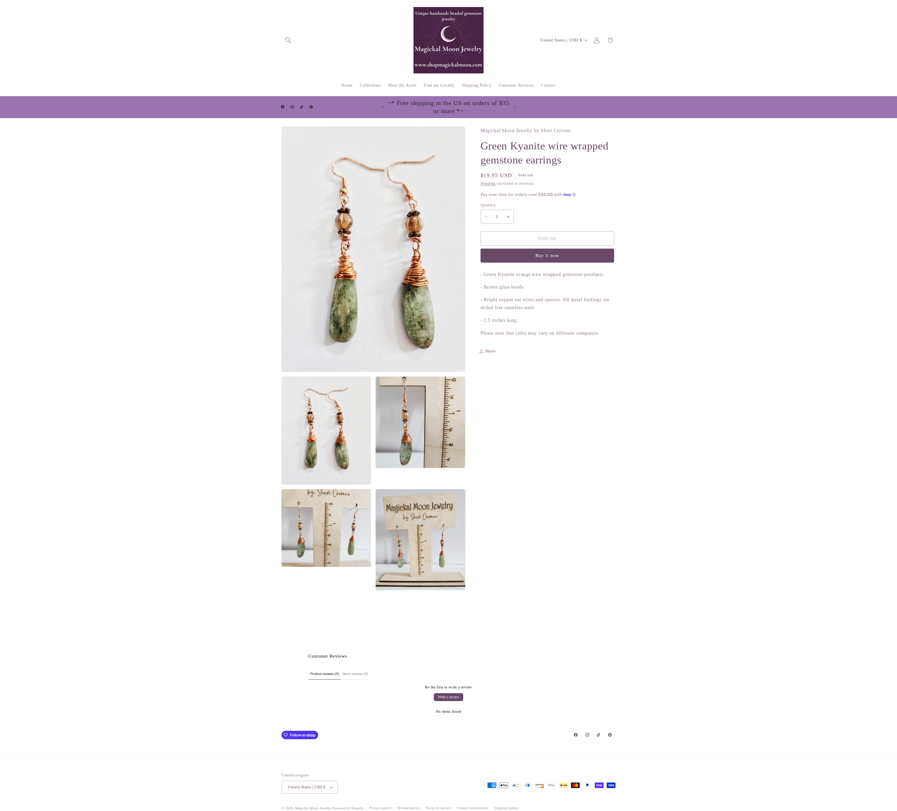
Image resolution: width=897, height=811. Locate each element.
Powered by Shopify (347, 808)
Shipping (488, 184)
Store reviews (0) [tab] (355, 674)
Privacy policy (381, 808)
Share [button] (490, 351)
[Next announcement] (515, 107)
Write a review (448, 697)
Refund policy (409, 808)
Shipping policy (506, 808)
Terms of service (438, 808)
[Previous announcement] (382, 107)
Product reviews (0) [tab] (324, 674)
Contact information (472, 808)
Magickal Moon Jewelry (313, 808)
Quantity (488, 205)
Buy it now (547, 255)
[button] (288, 40)
